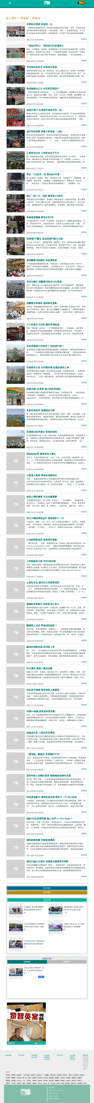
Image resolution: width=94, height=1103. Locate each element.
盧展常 (34, 1083)
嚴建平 (8, 1083)
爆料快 (85, 1069)
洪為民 (29, 1080)
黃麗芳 (79, 1080)
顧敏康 (19, 1075)
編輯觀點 (47, 1057)
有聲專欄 (34, 1055)
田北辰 (46, 1078)
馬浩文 (71, 1075)
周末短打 (53, 1075)
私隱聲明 (85, 1057)
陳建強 (8, 1080)
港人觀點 (47, 1055)
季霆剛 (57, 1078)
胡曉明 (34, 1078)
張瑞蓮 (13, 1075)
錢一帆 (25, 1078)
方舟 (24, 1080)
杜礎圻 (19, 1083)
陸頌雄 (74, 1080)
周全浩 (19, 1080)
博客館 (24, 18)
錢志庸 (51, 1080)
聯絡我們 (85, 1065)
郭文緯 (19, 1078)
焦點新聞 (8, 1055)
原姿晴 (82, 1075)
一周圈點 (46, 1075)
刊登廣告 (85, 1067)
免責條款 (85, 1059)
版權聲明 (85, 1061)
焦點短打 (39, 1075)
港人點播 (21, 1055)
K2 (49, 1083)
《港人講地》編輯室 (29, 1075)
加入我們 (85, 1063)
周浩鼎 (40, 1078)
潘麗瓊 (74, 1078)
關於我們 (85, 1055)
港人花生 (60, 1055)
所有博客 (47, 892)
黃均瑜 (46, 1080)
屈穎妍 (8, 1075)
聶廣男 (29, 1083)
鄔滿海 (51, 1078)
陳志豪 (67, 1083)
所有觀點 (47, 1059)
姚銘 (62, 1083)
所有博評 (47, 888)
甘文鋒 (13, 1083)
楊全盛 (40, 1080)
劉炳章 (59, 1075)
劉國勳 (57, 1080)
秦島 (29, 1078)
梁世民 (65, 1075)
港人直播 (34, 1057)
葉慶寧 (79, 1078)
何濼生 (76, 1075)
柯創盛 (63, 1080)
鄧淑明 (34, 1080)
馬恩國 (13, 1080)
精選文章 (73, 1083)
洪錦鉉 (68, 1080)
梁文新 (53, 1083)
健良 (24, 1083)
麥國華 (13, 1078)
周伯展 (68, 1078)
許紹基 (8, 1078)
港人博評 (11, 18)
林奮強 (36, 18)
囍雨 (85, 1083)
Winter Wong (42, 1083)
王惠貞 (63, 1078)
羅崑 (58, 1083)
